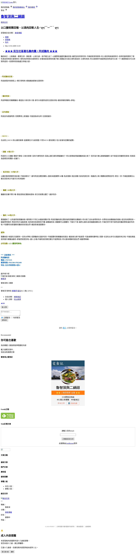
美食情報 (18, 33)
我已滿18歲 (5, 552)
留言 (19, 291)
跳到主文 (4, 22)
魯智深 (3, 279)
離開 (12, 552)
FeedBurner (70, 443)
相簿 (6, 37)
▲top (3, 303)
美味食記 (17, 297)
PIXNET (52, 526)
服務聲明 (88, 526)
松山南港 (17, 299)
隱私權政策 (79, 526)
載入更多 (4, 307)
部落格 (7, 40)
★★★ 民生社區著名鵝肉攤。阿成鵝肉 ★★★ (31, 51)
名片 (6, 42)
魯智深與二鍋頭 (13, 16)
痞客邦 (14, 291)
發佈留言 (4, 320)
